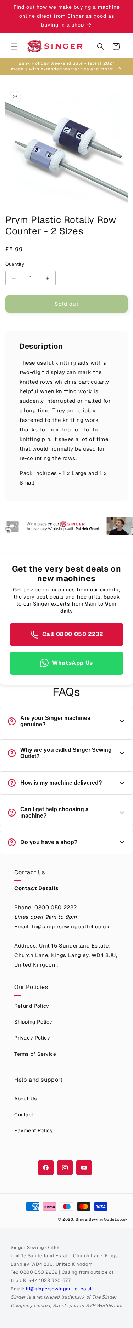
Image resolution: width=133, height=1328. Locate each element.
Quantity (14, 264)
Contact (24, 1114)
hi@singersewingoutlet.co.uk (59, 1289)
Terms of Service (35, 1054)
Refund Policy (31, 1006)
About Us (25, 1098)
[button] (14, 46)
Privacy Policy (32, 1038)
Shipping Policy (33, 1022)
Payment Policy (33, 1130)
